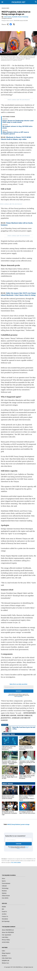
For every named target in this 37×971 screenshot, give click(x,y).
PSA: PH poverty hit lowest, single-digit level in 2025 (9, 777)
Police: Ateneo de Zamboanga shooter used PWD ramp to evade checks (17, 121)
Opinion (4, 893)
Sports (4, 881)
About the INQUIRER (8, 932)
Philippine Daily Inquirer (7, 20)
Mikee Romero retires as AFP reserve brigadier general (15, 133)
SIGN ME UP (18, 691)
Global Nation (6, 895)
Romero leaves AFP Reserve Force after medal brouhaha (8, 797)
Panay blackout (16, 824)
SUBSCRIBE (18, 843)
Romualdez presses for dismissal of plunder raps (9, 813)
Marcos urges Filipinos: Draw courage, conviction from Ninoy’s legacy (26, 798)
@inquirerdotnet (7, 18)
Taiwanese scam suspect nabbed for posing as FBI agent (27, 762)
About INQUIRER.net (8, 930)
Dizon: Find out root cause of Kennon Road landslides (26, 748)
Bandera (4, 955)
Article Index (5, 942)
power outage (25, 824)
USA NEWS (5, 898)
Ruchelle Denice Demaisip (20, 17)
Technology (5, 888)
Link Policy (5, 937)
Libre (3, 951)
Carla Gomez (8, 17)
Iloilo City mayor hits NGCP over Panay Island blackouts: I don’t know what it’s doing (18, 294)
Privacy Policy (19, 696)
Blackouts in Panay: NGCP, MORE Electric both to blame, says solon (16, 138)
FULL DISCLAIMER (16, 862)
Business (4, 890)
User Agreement (6, 935)
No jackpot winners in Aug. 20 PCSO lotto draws (17, 127)
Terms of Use (11, 695)
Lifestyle (4, 886)
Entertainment (6, 883)
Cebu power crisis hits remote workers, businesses (9, 748)
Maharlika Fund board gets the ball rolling (23, 728)
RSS (3, 909)
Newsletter (5, 919)
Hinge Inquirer (6, 953)
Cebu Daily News (7, 958)
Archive (4, 914)
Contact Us (5, 916)
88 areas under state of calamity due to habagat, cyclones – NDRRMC (9, 762)
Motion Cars (5, 963)
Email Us (4, 911)
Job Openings (5, 921)
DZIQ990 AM (5, 960)
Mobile (4, 906)
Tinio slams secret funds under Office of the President (27, 777)
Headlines (5, 8)
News (3, 878)
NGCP (9, 824)
